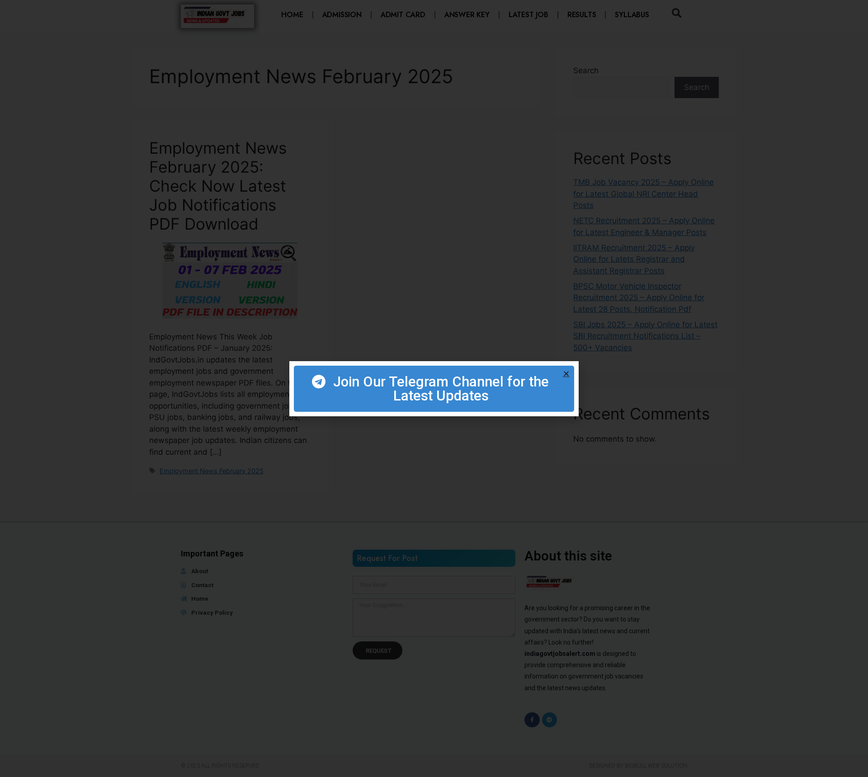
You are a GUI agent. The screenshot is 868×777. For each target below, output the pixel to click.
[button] (566, 373)
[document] (434, 388)
